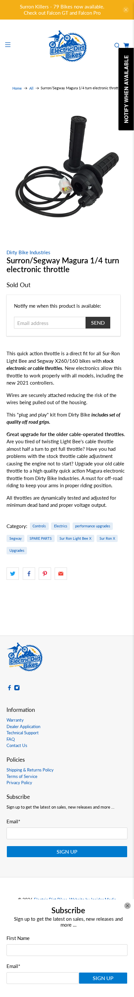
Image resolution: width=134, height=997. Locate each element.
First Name (18, 938)
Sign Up (103, 978)
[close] (127, 905)
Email (13, 966)
